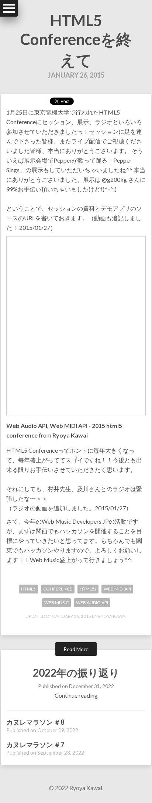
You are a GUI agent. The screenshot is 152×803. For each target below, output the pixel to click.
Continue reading (76, 695)
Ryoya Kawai (70, 435)
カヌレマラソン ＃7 (35, 745)
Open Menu (9, 8)
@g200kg (114, 179)
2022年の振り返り (76, 672)
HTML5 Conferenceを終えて (76, 40)
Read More (76, 649)
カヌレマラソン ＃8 (35, 722)
